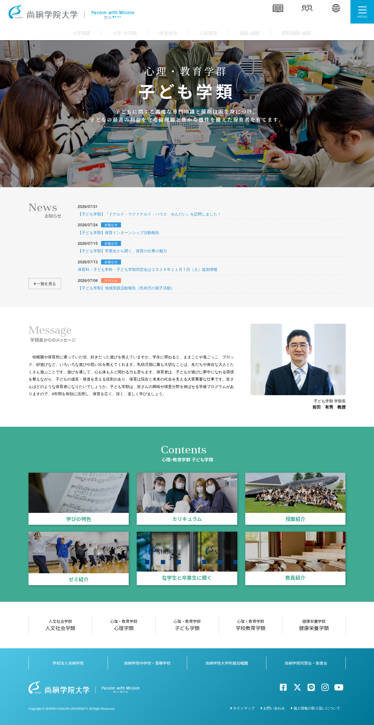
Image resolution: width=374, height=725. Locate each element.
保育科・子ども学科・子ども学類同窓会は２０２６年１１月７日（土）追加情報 (147, 269)
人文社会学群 (60, 624)
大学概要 (81, 32)
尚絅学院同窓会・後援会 (306, 663)
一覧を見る (46, 283)
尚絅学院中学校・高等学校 (147, 663)
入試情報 (208, 32)
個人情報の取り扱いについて (316, 708)
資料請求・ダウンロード (278, 18)
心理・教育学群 (123, 624)
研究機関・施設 (296, 32)
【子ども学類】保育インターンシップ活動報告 (118, 232)
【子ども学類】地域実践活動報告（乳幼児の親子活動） (126, 287)
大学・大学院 (124, 32)
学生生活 (168, 32)
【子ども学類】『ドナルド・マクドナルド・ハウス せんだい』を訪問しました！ (149, 214)
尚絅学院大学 (71, 12)
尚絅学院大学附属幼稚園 (226, 663)
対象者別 (307, 15)
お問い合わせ (274, 708)
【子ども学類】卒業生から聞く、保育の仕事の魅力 (122, 250)
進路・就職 (249, 32)
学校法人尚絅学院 (68, 663)
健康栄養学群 (314, 624)
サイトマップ (244, 708)
